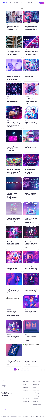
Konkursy (23, 395)
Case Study (16, 2)
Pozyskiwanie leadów (36, 384)
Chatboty (23, 392)
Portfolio (21, 2)
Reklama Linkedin (35, 401)
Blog (32, 2)
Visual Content (24, 396)
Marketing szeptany (25, 390)
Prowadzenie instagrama (37, 404)
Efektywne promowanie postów (38, 395)
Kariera (34, 416)
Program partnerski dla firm (40, 416)
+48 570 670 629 (4, 392)
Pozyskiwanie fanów (36, 393)
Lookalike (34, 389)
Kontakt (41, 2)
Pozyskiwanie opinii (25, 399)
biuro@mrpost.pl (4, 395)
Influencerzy (24, 393)
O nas (25, 2)
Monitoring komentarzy (26, 389)
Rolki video (24, 384)
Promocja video (35, 392)
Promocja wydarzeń (36, 390)
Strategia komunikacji (25, 381)
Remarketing (35, 387)
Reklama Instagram (36, 398)
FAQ (29, 2)
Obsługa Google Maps (25, 401)
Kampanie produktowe (36, 381)
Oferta (11, 2)
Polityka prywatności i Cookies (27, 416)
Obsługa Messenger (25, 387)
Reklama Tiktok (35, 399)
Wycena (36, 2)
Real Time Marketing (25, 398)
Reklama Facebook (36, 396)
